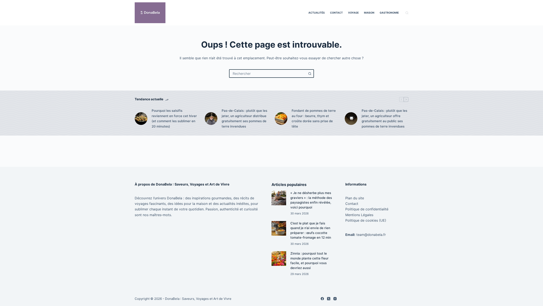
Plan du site (354, 198)
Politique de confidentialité (366, 209)
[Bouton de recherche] (309, 73)
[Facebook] (322, 298)
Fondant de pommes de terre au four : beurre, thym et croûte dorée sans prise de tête (314, 118)
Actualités (316, 12)
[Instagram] (335, 298)
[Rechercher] (407, 12)
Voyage (353, 12)
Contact (336, 12)
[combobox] (268, 73)
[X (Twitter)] (328, 298)
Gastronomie (389, 12)
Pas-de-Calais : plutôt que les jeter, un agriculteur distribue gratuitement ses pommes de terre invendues (244, 118)
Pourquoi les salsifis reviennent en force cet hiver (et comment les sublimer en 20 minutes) (174, 118)
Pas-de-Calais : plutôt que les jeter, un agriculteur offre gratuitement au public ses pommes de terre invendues (384, 118)
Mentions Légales (359, 215)
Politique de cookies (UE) (365, 220)
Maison (369, 12)
